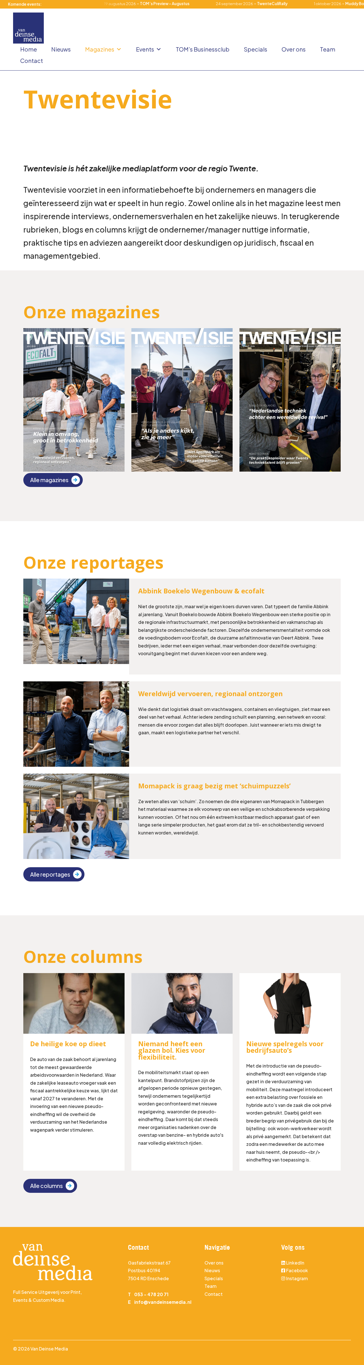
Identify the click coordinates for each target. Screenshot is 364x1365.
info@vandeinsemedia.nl (162, 1302)
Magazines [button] (99, 49)
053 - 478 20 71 (151, 1294)
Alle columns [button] (46, 1185)
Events (145, 49)
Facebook (297, 1270)
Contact (31, 60)
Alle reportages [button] (50, 874)
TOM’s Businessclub (202, 49)
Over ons (294, 49)
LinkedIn (295, 1262)
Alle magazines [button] (49, 479)
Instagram (296, 1278)
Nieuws (61, 49)
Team (327, 49)
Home (28, 49)
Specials (255, 49)
